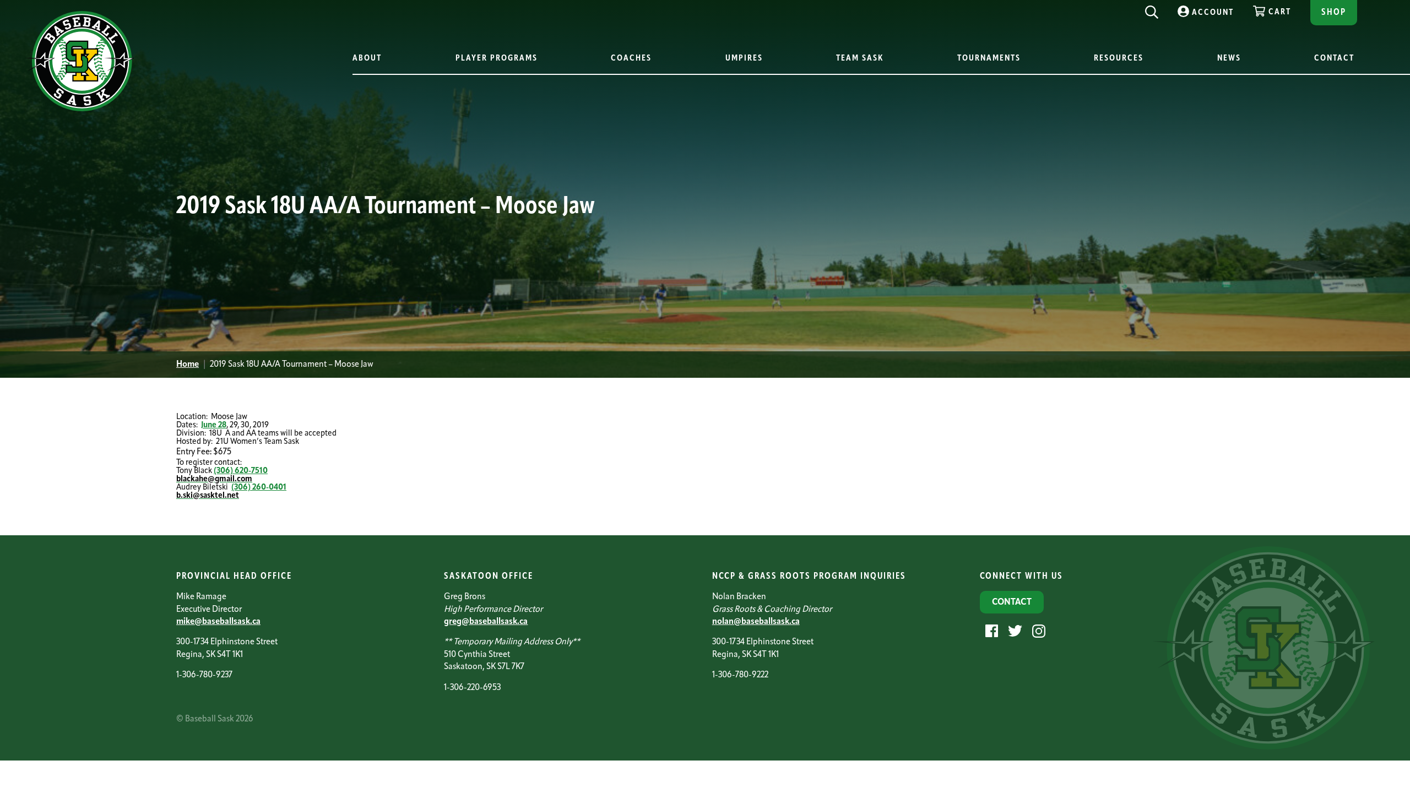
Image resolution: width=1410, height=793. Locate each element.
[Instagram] (1037, 630)
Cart (1279, 12)
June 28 (213, 425)
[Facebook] (990, 630)
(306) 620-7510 (241, 471)
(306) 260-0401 (258, 488)
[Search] (1151, 9)
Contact (1334, 59)
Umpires (744, 59)
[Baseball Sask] (79, 109)
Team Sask (859, 59)
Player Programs (496, 59)
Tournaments (989, 59)
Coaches (631, 59)
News (1229, 59)
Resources (1118, 59)
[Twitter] (1013, 630)
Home (187, 364)
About (367, 59)
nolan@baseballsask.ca (756, 621)
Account (1213, 13)
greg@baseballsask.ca (486, 621)
